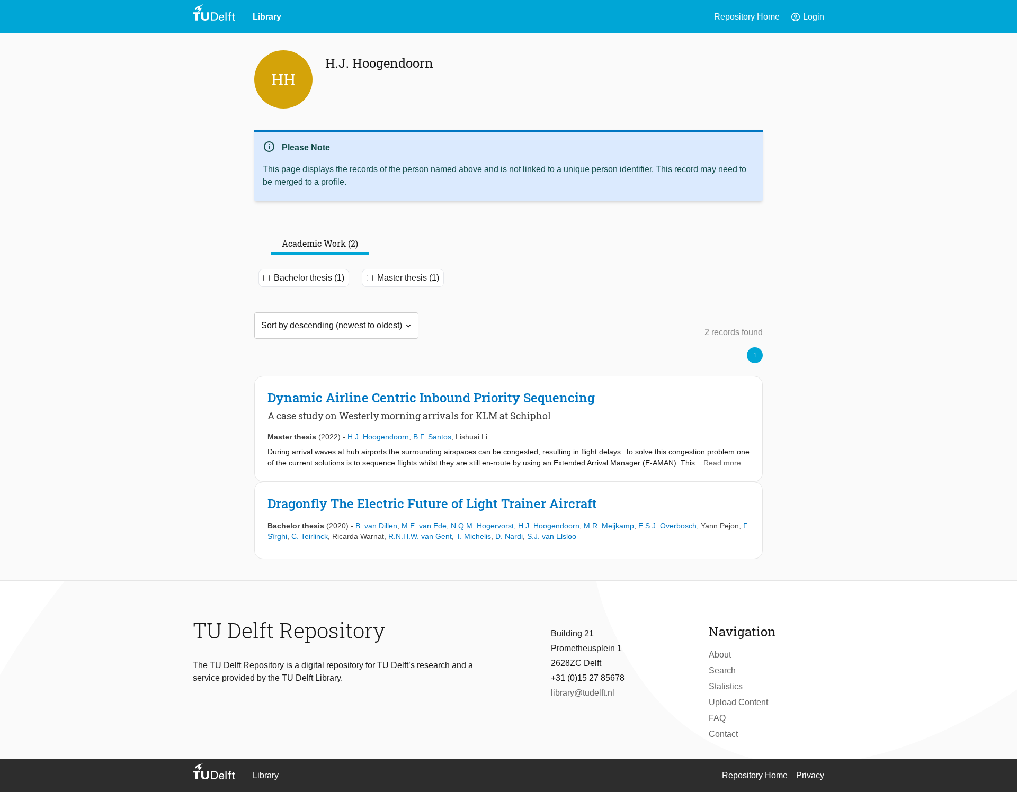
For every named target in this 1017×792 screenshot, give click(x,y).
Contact (723, 734)
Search (722, 670)
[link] (508, 429)
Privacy (810, 775)
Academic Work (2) (320, 243)
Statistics (726, 686)
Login (807, 17)
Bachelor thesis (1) (309, 277)
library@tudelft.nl (582, 692)
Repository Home (747, 16)
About (720, 654)
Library (267, 16)
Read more (722, 462)
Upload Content (738, 702)
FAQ (717, 718)
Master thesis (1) (408, 277)
